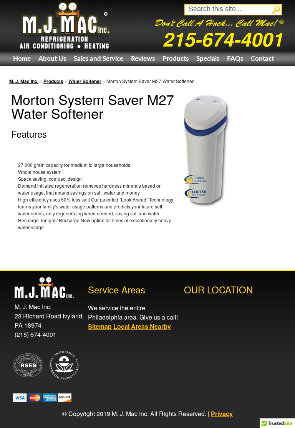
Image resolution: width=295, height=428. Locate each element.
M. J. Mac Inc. (23, 81)
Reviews (143, 58)
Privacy (222, 413)
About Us (52, 58)
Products (175, 58)
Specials (207, 58)
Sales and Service (98, 58)
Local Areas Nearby (142, 326)
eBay (20, 73)
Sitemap (100, 326)
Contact (262, 58)
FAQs (235, 58)
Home (22, 58)
